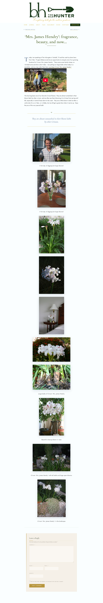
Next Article (74, 29)
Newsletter (75, 25)
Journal (31, 25)
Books (58, 25)
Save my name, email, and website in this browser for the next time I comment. (47, 581)
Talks (43, 25)
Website (31, 573)
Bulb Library (50, 25)
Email (47, 565)
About (38, 25)
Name (31, 565)
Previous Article (30, 29)
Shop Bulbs (65, 25)
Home (25, 25)
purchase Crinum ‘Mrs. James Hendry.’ (60, 67)
